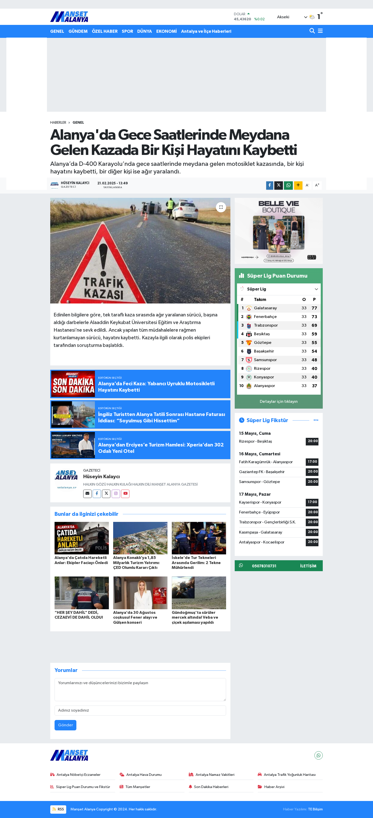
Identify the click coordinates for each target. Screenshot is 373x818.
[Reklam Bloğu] (279, 231)
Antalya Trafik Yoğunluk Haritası (290, 775)
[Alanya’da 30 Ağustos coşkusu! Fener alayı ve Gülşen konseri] (140, 593)
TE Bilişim (315, 809)
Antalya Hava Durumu (144, 775)
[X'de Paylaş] (278, 185)
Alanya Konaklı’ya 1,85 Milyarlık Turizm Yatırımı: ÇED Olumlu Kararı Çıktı (136, 562)
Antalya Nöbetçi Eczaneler (78, 775)
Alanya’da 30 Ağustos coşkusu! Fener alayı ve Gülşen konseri (135, 617)
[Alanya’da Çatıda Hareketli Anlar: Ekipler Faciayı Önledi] (82, 538)
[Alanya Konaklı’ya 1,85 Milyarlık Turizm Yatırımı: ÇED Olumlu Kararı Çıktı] (140, 538)
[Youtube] (125, 494)
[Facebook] (97, 494)
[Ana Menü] (319, 31)
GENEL (57, 31)
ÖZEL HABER (104, 31)
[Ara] (313, 31)
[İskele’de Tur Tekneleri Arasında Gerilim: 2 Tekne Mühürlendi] (199, 538)
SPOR (127, 31)
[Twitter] (106, 494)
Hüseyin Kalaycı (101, 476)
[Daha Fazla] (298, 185)
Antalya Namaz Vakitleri (215, 775)
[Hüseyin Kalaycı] (67, 480)
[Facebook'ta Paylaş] (269, 185)
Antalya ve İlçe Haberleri (206, 31)
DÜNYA (144, 31)
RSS (60, 809)
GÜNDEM (78, 31)
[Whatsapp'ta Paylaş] (288, 185)
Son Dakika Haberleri (211, 787)
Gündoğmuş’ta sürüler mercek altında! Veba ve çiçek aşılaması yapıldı (195, 617)
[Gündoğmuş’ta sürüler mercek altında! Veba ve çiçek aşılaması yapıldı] (199, 593)
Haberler (58, 122)
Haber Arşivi (274, 787)
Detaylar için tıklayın (279, 401)
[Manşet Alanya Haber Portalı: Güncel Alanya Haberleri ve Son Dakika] (69, 17)
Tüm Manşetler (137, 787)
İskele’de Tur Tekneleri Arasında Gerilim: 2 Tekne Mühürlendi (196, 562)
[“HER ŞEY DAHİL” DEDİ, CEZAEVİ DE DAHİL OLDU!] (82, 593)
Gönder (65, 725)
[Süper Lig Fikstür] (316, 420)
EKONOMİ (166, 31)
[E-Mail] (87, 494)
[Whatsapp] (318, 755)
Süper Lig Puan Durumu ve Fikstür (83, 787)
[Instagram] (116, 494)
